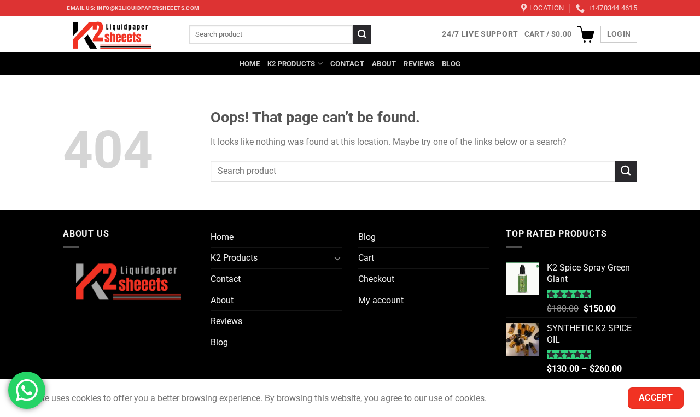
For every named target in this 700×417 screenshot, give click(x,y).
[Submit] (362, 34)
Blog (451, 64)
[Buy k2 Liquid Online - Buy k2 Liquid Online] (118, 34)
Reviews (419, 64)
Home (250, 64)
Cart (366, 257)
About (384, 64)
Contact (347, 64)
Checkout (376, 279)
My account (381, 300)
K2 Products (291, 64)
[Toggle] (337, 258)
